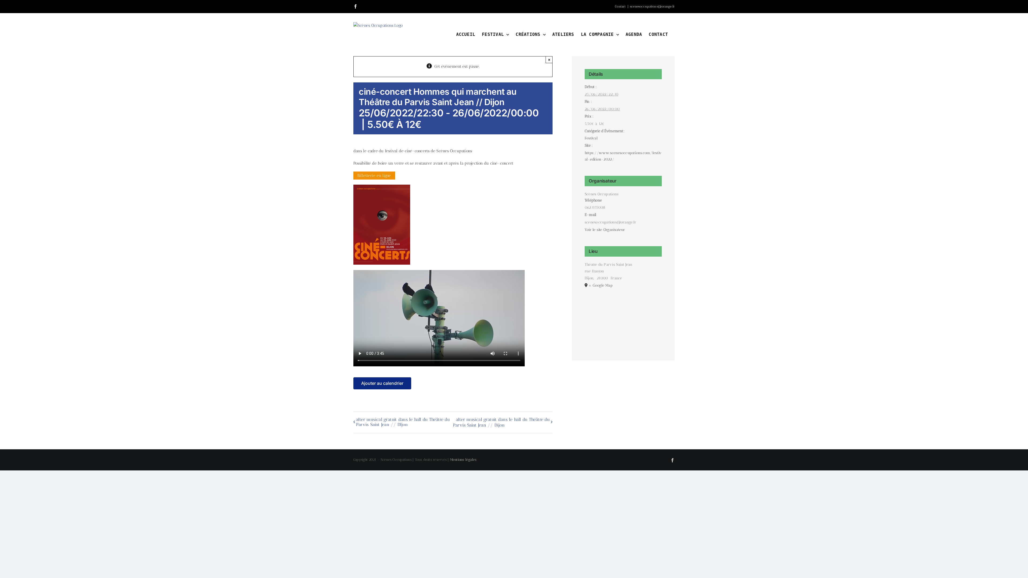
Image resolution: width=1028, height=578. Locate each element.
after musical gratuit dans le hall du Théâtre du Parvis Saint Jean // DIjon (403, 422)
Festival (591, 138)
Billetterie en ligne (374, 175)
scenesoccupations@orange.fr (652, 6)
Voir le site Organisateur (605, 229)
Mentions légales (463, 460)
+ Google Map (600, 285)
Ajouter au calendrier (382, 383)
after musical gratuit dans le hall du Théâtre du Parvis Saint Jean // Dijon (501, 422)
